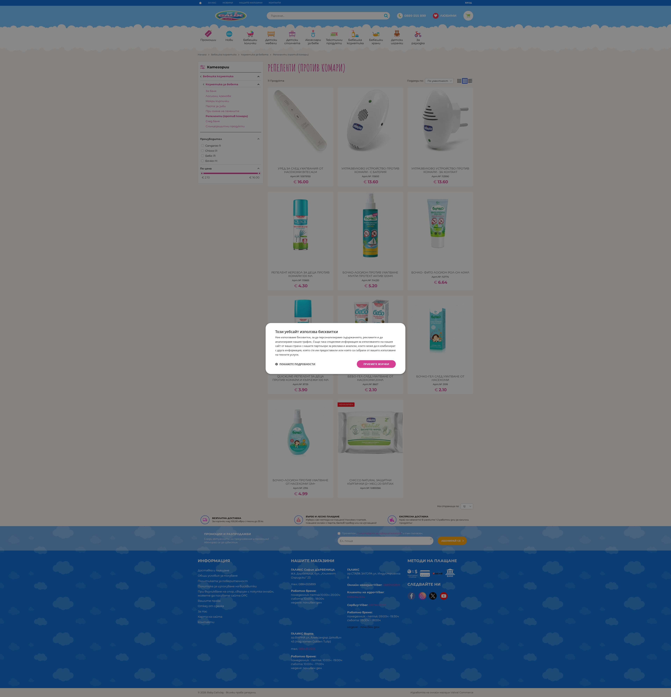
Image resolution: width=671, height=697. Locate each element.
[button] (295, 364)
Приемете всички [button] (376, 364)
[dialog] (335, 348)
